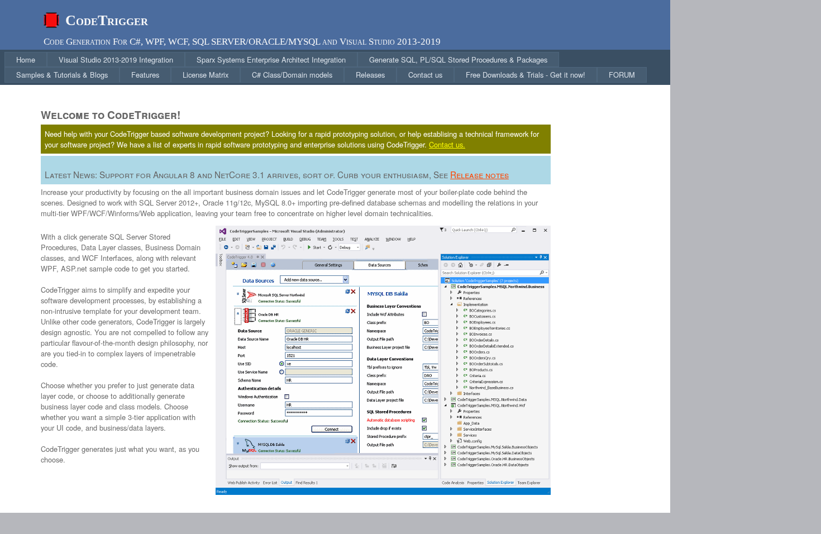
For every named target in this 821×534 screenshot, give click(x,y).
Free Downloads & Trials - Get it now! (525, 74)
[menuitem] (25, 59)
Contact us (425, 74)
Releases (370, 74)
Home (25, 59)
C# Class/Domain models (292, 74)
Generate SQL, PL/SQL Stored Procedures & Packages (458, 59)
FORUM (622, 74)
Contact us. (447, 144)
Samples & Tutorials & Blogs (62, 74)
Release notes (479, 174)
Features (145, 74)
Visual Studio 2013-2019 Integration (116, 59)
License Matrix (205, 74)
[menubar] (337, 67)
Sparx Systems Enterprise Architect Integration (271, 59)
